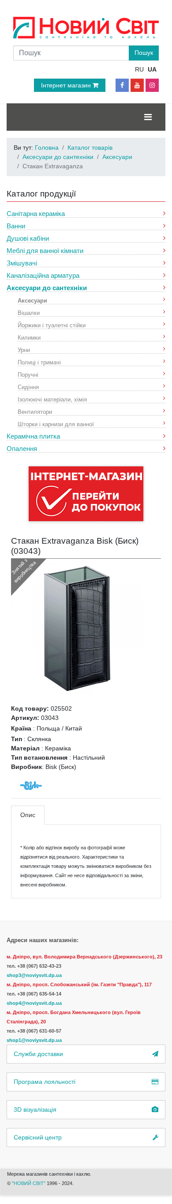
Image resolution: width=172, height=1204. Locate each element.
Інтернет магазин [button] (67, 85)
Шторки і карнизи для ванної (56, 424)
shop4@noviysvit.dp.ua (34, 1003)
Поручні (28, 374)
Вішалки (29, 312)
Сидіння (28, 386)
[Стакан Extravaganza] (77, 628)
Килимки (29, 337)
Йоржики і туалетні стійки (52, 325)
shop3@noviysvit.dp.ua (34, 975)
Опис (27, 814)
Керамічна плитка (33, 436)
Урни (24, 349)
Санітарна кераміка (36, 213)
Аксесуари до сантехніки (47, 288)
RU (139, 69)
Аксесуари (32, 300)
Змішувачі (22, 263)
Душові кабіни (28, 238)
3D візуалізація (35, 1109)
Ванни (16, 226)
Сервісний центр (38, 1137)
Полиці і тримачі (39, 362)
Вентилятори (35, 411)
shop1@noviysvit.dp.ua (34, 1040)
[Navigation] (148, 117)
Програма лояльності (44, 1081)
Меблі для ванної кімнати (45, 250)
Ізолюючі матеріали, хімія (52, 399)
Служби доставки (38, 1053)
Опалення (22, 448)
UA (152, 69)
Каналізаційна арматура (43, 275)
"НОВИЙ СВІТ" (29, 1183)
